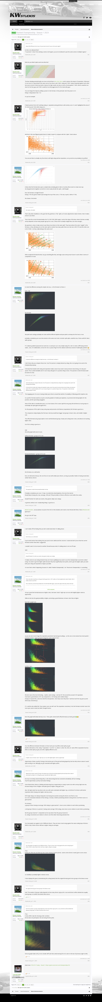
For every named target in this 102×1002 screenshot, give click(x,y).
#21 (88, 54)
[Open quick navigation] (89, 29)
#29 (88, 505)
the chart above (59, 81)
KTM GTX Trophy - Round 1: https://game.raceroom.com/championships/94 (50, 965)
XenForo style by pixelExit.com (23, 1000)
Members (28, 21)
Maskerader (16, 52)
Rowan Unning (17, 176)
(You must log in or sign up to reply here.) (82, 984)
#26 (88, 352)
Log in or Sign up (73, 1)
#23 (88, 162)
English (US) (13, 995)
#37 (88, 881)
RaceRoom (35, 34)
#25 (88, 282)
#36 (88, 831)
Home (14, 21)
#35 (88, 819)
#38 (88, 901)
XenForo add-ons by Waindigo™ (16, 999)
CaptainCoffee (17, 974)
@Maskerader (86, 509)
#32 (88, 712)
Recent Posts (21, 24)
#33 (88, 741)
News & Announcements (22, 34)
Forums (21, 21)
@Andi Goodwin (29, 509)
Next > (32, 39)
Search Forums (14, 24)
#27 (88, 375)
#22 (88, 100)
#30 (88, 518)
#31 (88, 571)
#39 (88, 960)
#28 (88, 482)
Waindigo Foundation (30, 999)
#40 (88, 976)
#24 (88, 202)
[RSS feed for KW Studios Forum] (91, 996)
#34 (88, 766)
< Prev (18, 39)
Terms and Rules (88, 998)
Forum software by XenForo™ (22, 998)
